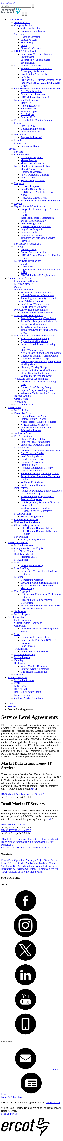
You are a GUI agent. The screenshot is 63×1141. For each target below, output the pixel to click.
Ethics (24, 45)
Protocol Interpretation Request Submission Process (36, 429)
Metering (18, 577)
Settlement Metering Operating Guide (40, 473)
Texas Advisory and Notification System (21, 871)
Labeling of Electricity (32, 565)
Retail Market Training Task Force (38, 318)
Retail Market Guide (31, 470)
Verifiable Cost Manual (32, 482)
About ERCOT (16, 19)
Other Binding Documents (27, 525)
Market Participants (24, 404)
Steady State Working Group (35, 373)
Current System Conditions (28, 622)
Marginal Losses (29, 556)
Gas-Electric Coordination (34, 671)
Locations (19, 140)
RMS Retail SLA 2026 (13, 824)
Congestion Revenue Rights (28, 548)
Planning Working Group (34, 367)
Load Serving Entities (32, 223)
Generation (20, 625)
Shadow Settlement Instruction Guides (40, 605)
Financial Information (32, 48)
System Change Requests (34, 516)
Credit (24, 215)
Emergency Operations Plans (35, 444)
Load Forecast (28, 645)
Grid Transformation (31, 91)
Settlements (20, 611)
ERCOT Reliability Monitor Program (33, 120)
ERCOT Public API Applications (38, 275)
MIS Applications (29, 863)
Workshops (20, 401)
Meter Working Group (32, 350)
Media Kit (26, 103)
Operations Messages (31, 171)
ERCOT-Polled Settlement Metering (39, 582)
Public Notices (28, 177)
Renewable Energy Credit (34, 197)
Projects (18, 203)
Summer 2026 (28, 117)
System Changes (22, 513)
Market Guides (21, 447)
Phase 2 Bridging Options (34, 439)
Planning (18, 660)
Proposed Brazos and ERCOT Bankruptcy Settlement (36, 70)
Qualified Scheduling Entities (36, 226)
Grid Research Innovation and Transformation (37, 88)
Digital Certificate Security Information (40, 269)
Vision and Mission (30, 28)
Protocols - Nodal (23, 413)
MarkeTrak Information (33, 163)
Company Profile (23, 25)
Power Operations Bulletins (35, 174)
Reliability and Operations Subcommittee (35, 335)
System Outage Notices (33, 180)
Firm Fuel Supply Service (34, 189)
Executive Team (29, 39)
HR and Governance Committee (37, 295)
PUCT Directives (23, 436)
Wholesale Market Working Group (38, 393)
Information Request (31, 146)
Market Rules (14, 407)
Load (17, 634)
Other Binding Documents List (36, 528)
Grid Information (16, 617)
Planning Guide (29, 464)
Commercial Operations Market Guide (40, 450)
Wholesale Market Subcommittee (31, 378)
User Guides (27, 266)
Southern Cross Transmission (35, 442)
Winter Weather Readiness (34, 666)
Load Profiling (21, 568)
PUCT (17, 286)
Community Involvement (33, 31)
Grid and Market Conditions (28, 698)
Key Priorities (21, 536)
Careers (18, 123)
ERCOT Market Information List (30, 866)
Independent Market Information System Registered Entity (37, 219)
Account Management (32, 157)
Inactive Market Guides (33, 485)
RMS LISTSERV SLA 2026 (16, 830)
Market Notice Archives (33, 169)
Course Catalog (29, 249)
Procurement (20, 134)
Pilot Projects (21, 487)
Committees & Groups (38, 839)
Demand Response (30, 186)
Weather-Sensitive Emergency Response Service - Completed (36, 509)
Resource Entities (29, 232)
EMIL (17, 683)
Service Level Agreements (27, 243)
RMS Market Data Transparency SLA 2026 (23, 794)
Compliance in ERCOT (26, 519)
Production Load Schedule (34, 651)
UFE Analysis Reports (32, 608)
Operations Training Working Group (39, 355)
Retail (17, 562)
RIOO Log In (21, 689)
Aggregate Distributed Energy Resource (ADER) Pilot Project (41, 492)
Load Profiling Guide (31, 456)
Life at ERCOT (29, 125)
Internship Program (30, 131)
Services (12, 148)
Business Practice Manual (27, 522)
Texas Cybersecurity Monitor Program (40, 200)
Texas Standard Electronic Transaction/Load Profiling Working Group (39, 330)
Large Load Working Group (35, 304)
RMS (33, 788)
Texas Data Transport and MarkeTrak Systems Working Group (40, 322)
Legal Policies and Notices (27, 65)
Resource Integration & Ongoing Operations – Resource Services (29, 867)
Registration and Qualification (29, 206)
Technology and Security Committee (39, 298)
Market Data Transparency (27, 261)
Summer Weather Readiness (35, 668)
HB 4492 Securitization (26, 51)
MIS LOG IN (8, 2)
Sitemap (5, 1113)
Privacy (14, 1113)
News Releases (28, 108)
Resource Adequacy (24, 654)
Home (11, 703)
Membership (27, 42)
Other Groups (21, 398)
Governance (20, 34)
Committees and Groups (20, 278)
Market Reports (22, 614)
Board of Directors (30, 36)
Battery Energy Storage (33, 539)
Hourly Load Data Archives (35, 637)
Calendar (46, 847)
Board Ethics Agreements (34, 74)
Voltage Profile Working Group (37, 375)
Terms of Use (53, 1102)
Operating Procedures (32, 462)
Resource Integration (31, 235)
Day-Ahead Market (24, 551)
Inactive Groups (22, 396)
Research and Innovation (33, 94)
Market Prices (21, 559)
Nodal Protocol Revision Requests (38, 421)
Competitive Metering (32, 579)
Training (18, 246)
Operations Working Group (35, 358)
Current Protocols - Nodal (34, 416)
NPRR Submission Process (34, 424)
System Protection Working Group (38, 370)
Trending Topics (29, 111)
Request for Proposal (31, 137)
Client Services (22, 154)
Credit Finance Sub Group (34, 306)
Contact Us (20, 143)
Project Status (43, 860)
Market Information (18, 542)
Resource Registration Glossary (37, 467)
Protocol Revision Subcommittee (31, 309)
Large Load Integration (32, 229)
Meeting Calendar (23, 283)
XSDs (24, 272)
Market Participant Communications (32, 166)
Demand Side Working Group (36, 387)
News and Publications (26, 100)
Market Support (29, 160)
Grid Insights (27, 114)
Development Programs (33, 128)
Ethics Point (7, 860)
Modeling (19, 674)
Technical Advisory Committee (30, 301)
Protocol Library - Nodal (33, 419)
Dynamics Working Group (34, 341)
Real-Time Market (23, 554)
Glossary (17, 847)
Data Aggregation (23, 591)
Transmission (21, 648)
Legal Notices (28, 77)
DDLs (24, 263)
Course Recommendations (34, 252)
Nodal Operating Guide (33, 459)
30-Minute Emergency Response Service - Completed (37, 498)
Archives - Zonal (23, 433)
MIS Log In (20, 686)
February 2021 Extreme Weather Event (41, 80)
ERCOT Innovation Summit (35, 97)
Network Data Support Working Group (41, 352)
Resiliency (19, 663)
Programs (19, 183)
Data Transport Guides (32, 453)
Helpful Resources (30, 105)
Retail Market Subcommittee (28, 315)
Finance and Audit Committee (36, 292)
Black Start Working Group (35, 338)
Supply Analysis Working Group (37, 390)
